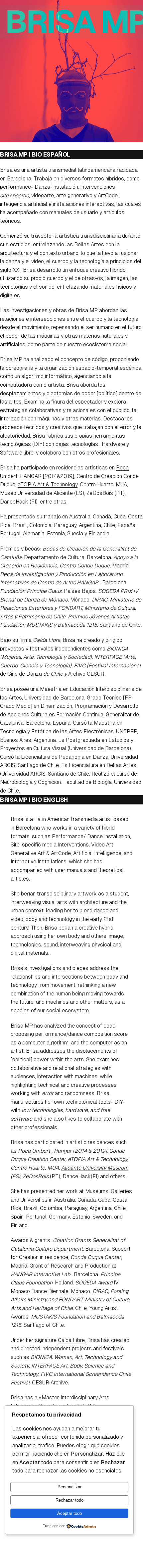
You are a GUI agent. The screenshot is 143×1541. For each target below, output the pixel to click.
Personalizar (69, 1486)
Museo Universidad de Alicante (36, 493)
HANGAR (31, 476)
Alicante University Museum (94, 1168)
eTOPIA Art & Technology (47, 484)
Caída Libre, (72, 1340)
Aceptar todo (69, 1513)
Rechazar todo (69, 1500)
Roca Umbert (35, 1151)
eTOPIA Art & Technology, (97, 1159)
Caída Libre (46, 640)
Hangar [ (64, 1151)
